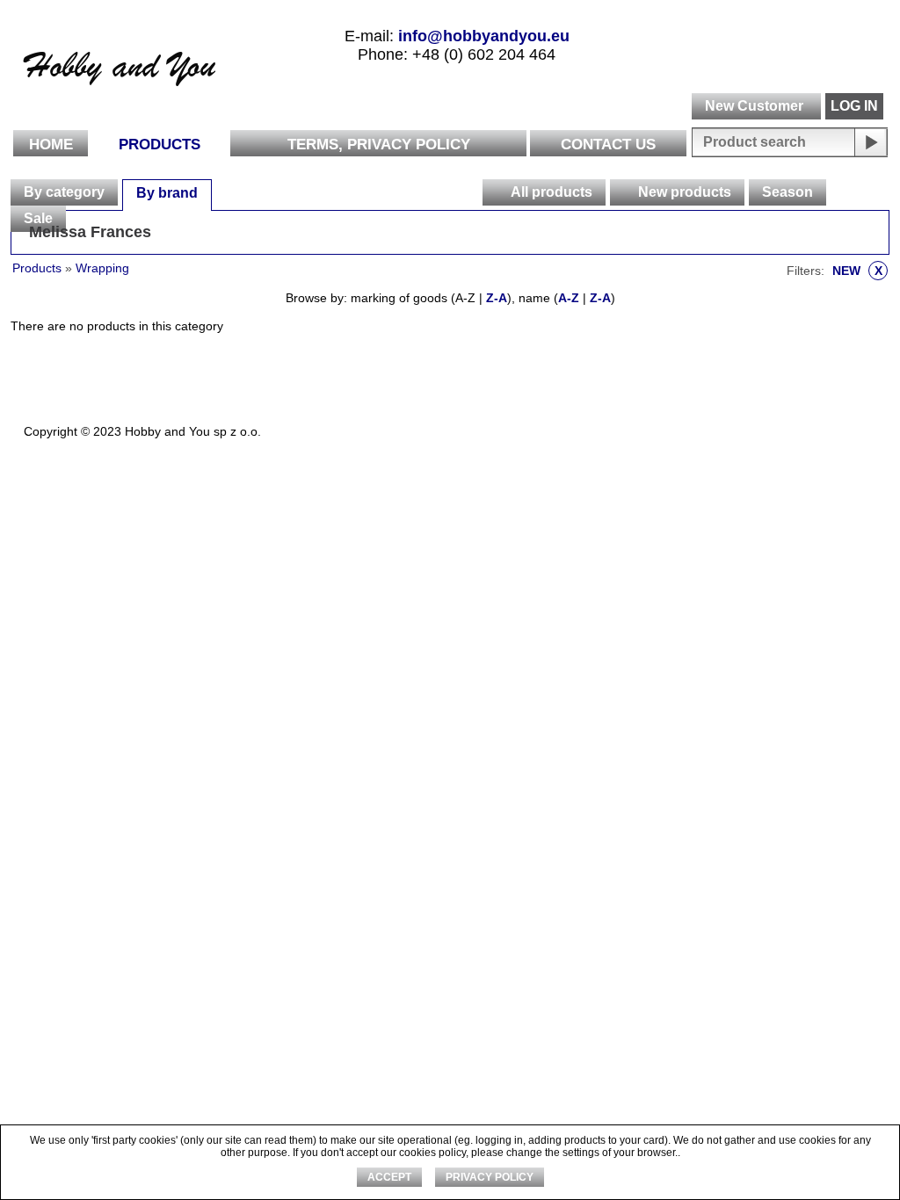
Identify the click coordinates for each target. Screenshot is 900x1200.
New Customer (754, 105)
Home (51, 144)
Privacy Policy (489, 1177)
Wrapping (102, 268)
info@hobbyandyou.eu (484, 36)
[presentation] (496, 192)
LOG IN (854, 105)
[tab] (64, 192)
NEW (857, 271)
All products (551, 191)
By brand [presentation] (167, 192)
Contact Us (608, 144)
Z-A (496, 298)
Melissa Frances (90, 232)
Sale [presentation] (38, 218)
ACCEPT (389, 1177)
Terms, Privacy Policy (378, 144)
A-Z (568, 298)
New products (684, 191)
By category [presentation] (64, 191)
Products (159, 144)
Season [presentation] (787, 191)
